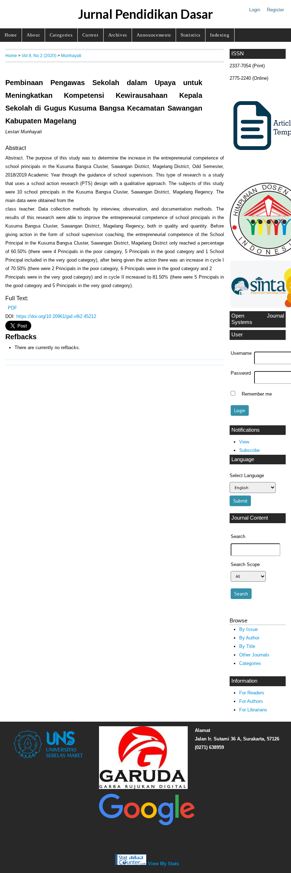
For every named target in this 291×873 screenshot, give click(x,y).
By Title (247, 646)
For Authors (251, 701)
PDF (12, 307)
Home (11, 35)
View (244, 441)
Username (241, 353)
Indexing (219, 35)
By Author (249, 637)
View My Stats (163, 863)
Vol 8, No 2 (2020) (39, 55)
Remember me (257, 394)
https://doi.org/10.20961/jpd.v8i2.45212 (56, 316)
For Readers (251, 692)
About (33, 35)
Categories (61, 35)
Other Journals (254, 654)
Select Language (247, 475)
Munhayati (71, 55)
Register (275, 9)
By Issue (248, 629)
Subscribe (249, 450)
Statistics (191, 35)
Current (90, 35)
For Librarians (253, 709)
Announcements (154, 35)
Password (241, 373)
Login (254, 9)
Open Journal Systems (257, 319)
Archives (117, 35)
